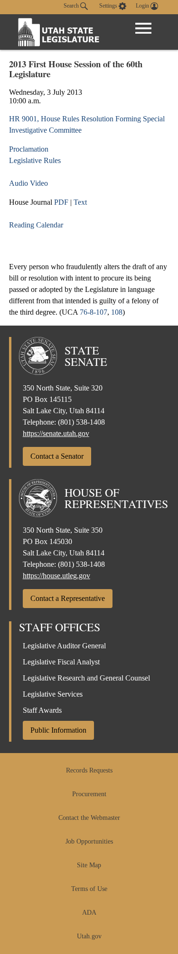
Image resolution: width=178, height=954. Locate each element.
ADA (89, 912)
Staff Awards (42, 710)
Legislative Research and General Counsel (86, 678)
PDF (61, 202)
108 (116, 312)
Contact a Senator (57, 456)
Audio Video (28, 183)
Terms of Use (89, 888)
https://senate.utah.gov (56, 433)
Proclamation (28, 149)
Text (80, 202)
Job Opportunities (89, 841)
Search (72, 5)
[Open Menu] (143, 28)
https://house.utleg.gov (56, 576)
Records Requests (89, 770)
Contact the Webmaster (89, 817)
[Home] (59, 32)
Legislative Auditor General (64, 646)
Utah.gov (89, 936)
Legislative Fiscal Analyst (61, 662)
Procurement (89, 794)
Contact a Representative (67, 598)
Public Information (58, 730)
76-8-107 (93, 312)
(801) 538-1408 (81, 422)
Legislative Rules (35, 160)
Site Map (89, 865)
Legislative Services (53, 694)
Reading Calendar (36, 225)
